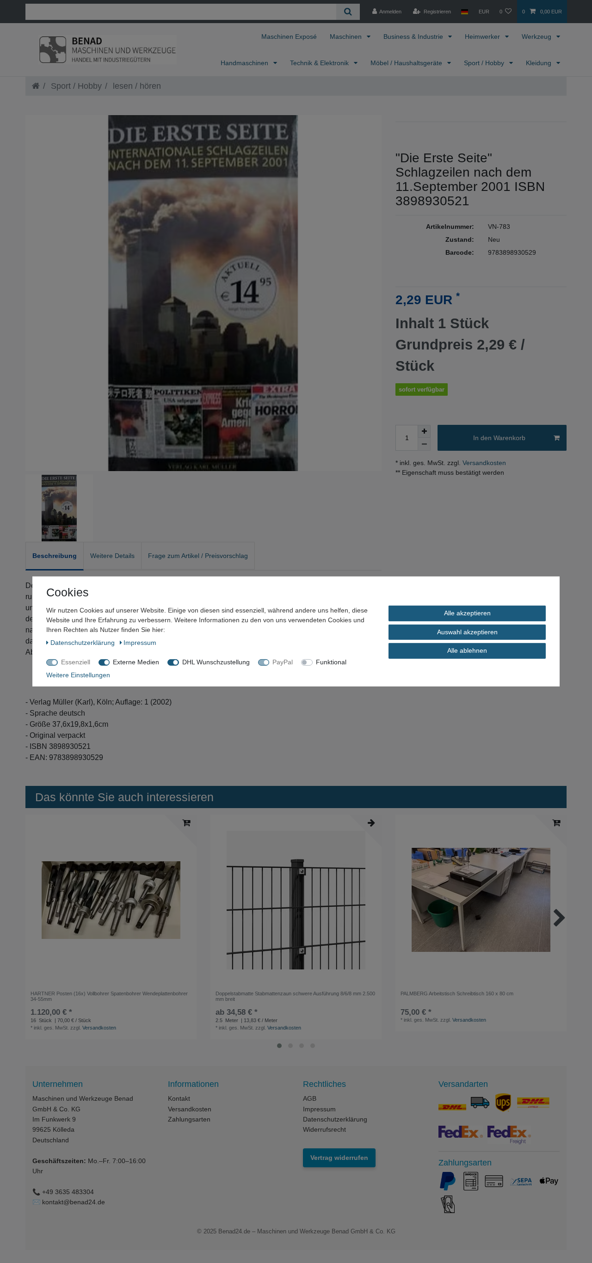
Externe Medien (136, 662)
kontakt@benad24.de (73, 1202)
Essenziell (75, 662)
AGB (309, 1098)
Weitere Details (112, 555)
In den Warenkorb (499, 437)
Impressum (319, 1109)
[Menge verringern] (424, 444)
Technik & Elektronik (320, 63)
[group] (111, 900)
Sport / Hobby (485, 63)
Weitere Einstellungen (78, 675)
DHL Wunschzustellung (216, 662)
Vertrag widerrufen (339, 1157)
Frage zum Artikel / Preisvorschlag (198, 555)
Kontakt (179, 1098)
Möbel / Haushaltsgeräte (407, 63)
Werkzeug (537, 36)
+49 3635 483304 (68, 1192)
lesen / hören (136, 86)
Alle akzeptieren (467, 613)
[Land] (464, 11)
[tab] (54, 556)
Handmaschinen (245, 63)
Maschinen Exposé (289, 36)
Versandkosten (483, 462)
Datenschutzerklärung (335, 1119)
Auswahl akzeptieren (467, 631)
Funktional (331, 662)
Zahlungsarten (189, 1119)
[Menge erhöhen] (424, 431)
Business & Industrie (414, 36)
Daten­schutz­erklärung (83, 642)
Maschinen (347, 36)
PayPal (282, 662)
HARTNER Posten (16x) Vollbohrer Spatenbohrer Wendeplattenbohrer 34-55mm (109, 996)
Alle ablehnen (467, 650)
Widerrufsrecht (324, 1129)
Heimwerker (483, 36)
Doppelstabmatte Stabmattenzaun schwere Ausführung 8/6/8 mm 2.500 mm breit (295, 996)
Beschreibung (54, 555)
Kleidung (539, 63)
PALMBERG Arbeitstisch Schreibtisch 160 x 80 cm (457, 993)
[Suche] (348, 12)
